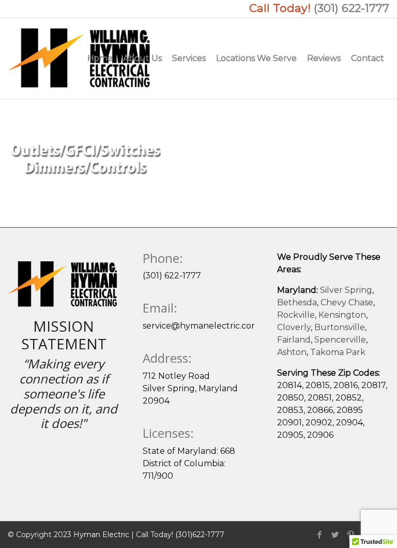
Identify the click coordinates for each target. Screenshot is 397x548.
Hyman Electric (101, 534)
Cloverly (294, 327)
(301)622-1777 (199, 534)
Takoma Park (337, 352)
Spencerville (340, 340)
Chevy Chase (346, 302)
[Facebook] (319, 534)
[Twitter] (335, 534)
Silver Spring (346, 290)
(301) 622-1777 (351, 7)
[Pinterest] (350, 534)
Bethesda (297, 302)
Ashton (292, 352)
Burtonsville (339, 327)
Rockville (296, 315)
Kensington (342, 315)
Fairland (294, 340)
